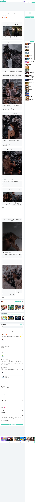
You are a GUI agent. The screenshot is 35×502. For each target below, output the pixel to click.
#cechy (2, 314)
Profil (22, 301)
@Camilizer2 (3, 377)
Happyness (5, 17)
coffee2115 (4, 344)
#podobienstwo (8, 314)
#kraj (5, 314)
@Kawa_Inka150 (4, 351)
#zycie (20, 314)
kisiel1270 (4, 367)
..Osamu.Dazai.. (5, 400)
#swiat (18, 314)
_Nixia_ (3, 415)
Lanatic (4, 372)
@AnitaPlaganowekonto (5, 335)
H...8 (3, 376)
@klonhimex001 (4, 373)
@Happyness (3, 340)
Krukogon (4, 410)
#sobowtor (16, 314)
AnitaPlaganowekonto (5, 339)
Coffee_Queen (4, 359)
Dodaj (30, 17)
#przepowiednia (12, 314)
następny (32, 41)
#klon (3, 314)
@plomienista (4, 401)
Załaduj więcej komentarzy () (12, 424)
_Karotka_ (4, 386)
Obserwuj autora (18, 301)
